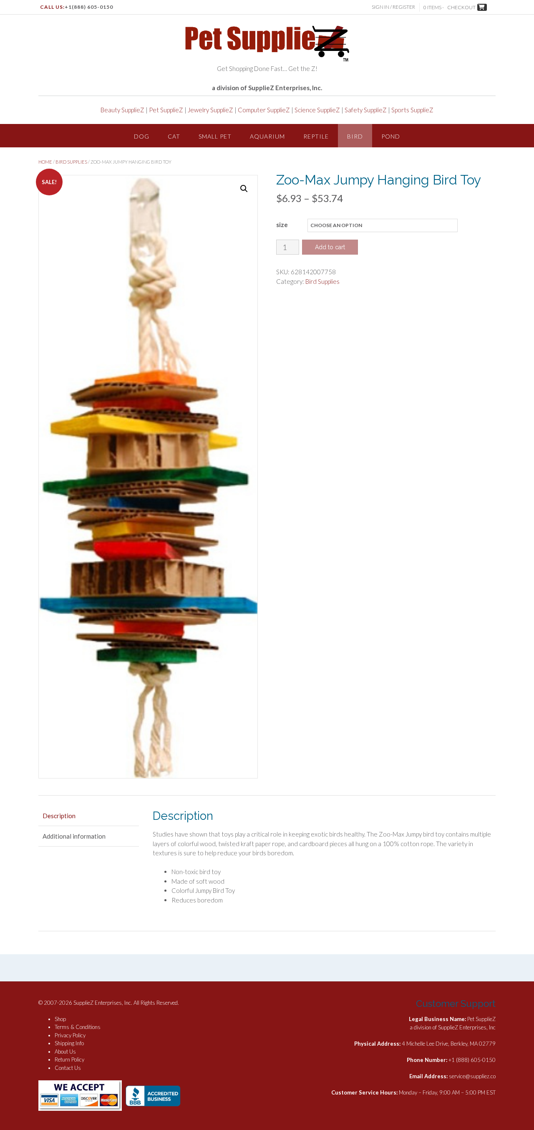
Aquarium (267, 136)
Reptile (316, 136)
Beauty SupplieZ (122, 110)
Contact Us (68, 1067)
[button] (244, 188)
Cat (174, 136)
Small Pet (215, 136)
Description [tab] (59, 815)
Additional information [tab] (74, 836)
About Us (65, 1051)
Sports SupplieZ (412, 110)
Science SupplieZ (317, 110)
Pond (390, 136)
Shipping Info (69, 1043)
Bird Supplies (71, 161)
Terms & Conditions (78, 1027)
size (282, 224)
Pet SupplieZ (166, 110)
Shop (60, 1019)
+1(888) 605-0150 (89, 7)
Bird (355, 136)
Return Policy (69, 1059)
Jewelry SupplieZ (210, 110)
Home (45, 161)
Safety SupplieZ (366, 110)
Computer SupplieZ (264, 110)
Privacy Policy (70, 1035)
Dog (141, 136)
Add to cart (330, 247)
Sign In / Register (393, 7)
